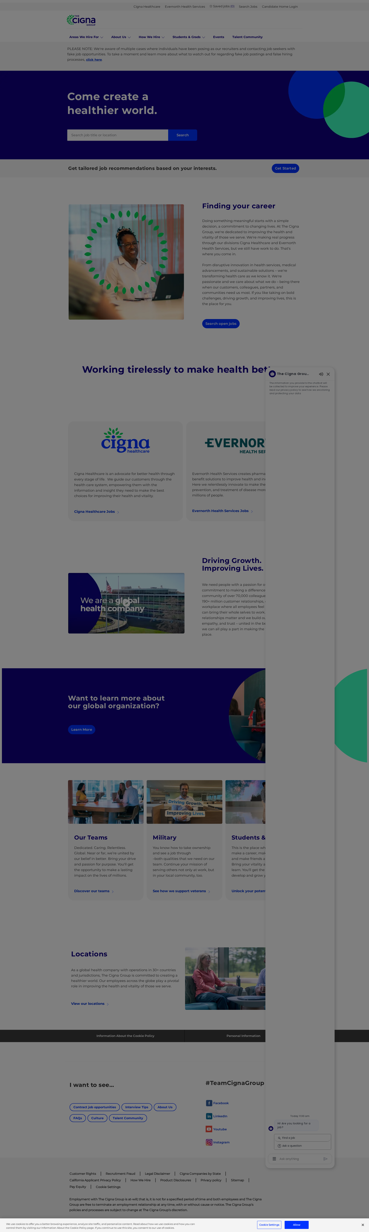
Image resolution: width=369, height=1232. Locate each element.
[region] (184, 1225)
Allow (296, 1224)
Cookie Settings (269, 1224)
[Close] (363, 1225)
